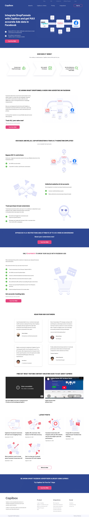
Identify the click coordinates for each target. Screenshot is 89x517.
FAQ (51, 1)
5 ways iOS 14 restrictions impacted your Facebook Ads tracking (73, 434)
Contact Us (58, 1)
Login (75, 1)
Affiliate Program (67, 1)
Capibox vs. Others (41, 5)
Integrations (63, 5)
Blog (44, 1)
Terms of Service (77, 515)
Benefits (30, 5)
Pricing (53, 5)
